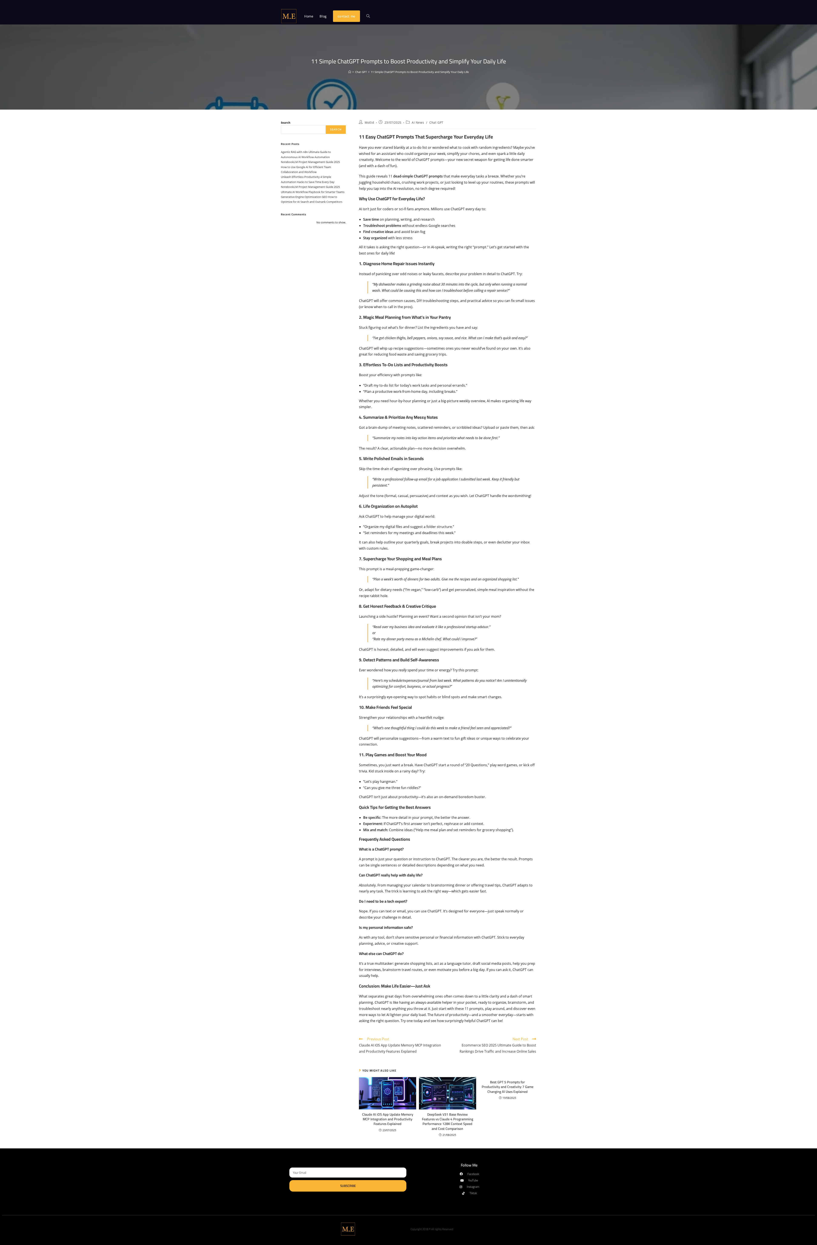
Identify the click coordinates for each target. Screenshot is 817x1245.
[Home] (349, 72)
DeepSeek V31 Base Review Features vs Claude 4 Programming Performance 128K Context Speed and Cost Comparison (447, 1121)
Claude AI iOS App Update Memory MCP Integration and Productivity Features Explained (387, 1119)
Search (285, 122)
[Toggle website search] (368, 16)
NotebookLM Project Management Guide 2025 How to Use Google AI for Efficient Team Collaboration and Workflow (310, 167)
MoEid (369, 122)
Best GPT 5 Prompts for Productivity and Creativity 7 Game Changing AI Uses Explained (507, 1087)
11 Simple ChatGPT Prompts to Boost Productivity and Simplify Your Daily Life (420, 72)
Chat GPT (436, 122)
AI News (418, 122)
